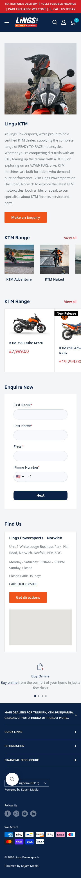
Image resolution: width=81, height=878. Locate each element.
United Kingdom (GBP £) (23, 783)
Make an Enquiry (25, 217)
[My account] (63, 22)
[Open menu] (6, 22)
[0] (73, 22)
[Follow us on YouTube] (25, 813)
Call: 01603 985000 (23, 584)
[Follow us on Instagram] (16, 813)
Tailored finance (20, 682)
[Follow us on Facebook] (7, 813)
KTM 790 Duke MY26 (26, 343)
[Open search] (54, 22)
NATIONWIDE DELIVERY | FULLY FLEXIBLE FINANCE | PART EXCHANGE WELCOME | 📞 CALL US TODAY (40, 6)
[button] (12, 779)
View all (70, 238)
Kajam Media (29, 789)
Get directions (28, 597)
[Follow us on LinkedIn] (33, 813)
